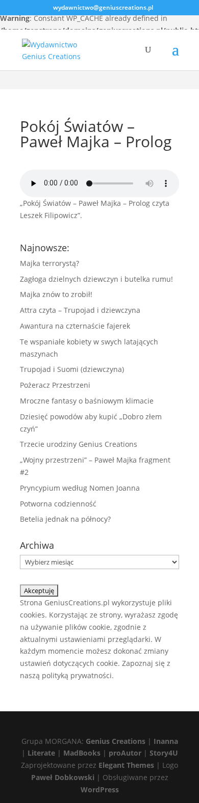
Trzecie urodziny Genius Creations (78, 444)
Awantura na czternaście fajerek (75, 326)
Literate (41, 753)
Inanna (166, 741)
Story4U (164, 753)
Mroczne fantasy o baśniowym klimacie (87, 401)
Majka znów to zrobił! (56, 294)
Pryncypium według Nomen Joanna (80, 488)
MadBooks (82, 753)
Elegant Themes (126, 765)
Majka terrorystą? (49, 263)
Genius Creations (115, 741)
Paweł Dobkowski (63, 777)
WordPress (100, 789)
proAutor (125, 753)
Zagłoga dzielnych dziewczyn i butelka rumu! (96, 279)
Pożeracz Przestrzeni (55, 385)
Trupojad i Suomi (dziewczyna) (72, 369)
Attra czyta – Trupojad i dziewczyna (80, 310)
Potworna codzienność (58, 503)
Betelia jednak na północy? (65, 519)
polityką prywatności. (78, 675)
